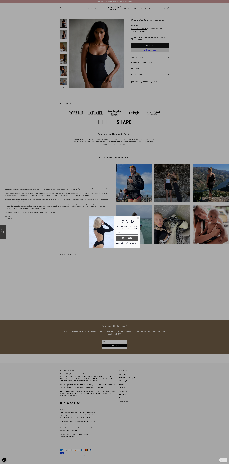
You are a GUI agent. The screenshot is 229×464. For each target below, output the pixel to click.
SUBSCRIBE (127, 238)
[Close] (138, 218)
